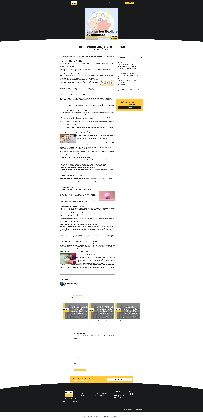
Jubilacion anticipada (122, 82)
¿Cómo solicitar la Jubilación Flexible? (127, 73)
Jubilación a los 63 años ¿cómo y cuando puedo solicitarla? (129, 90)
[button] (141, 57)
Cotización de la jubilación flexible (125, 62)
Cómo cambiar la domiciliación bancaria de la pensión (131, 87)
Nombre (76, 352)
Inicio (91, 2)
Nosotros (105, 2)
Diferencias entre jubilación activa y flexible (127, 66)
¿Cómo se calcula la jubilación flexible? (126, 64)
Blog (110, 2)
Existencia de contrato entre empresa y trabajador (128, 78)
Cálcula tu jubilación (79, 380)
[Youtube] (130, 394)
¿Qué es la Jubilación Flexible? (124, 60)
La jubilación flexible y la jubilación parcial (126, 71)
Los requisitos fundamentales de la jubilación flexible (130, 70)
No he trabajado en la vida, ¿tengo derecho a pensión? (131, 86)
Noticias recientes (122, 84)
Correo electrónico (78, 357)
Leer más (119, 416)
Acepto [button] (115, 416)
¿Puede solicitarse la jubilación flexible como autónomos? (129, 76)
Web (75, 363)
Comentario (76, 338)
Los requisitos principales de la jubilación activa (129, 68)
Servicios (97, 2)
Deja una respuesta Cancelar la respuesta (127, 92)
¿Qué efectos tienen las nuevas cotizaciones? (127, 80)
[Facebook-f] (132, 394)
